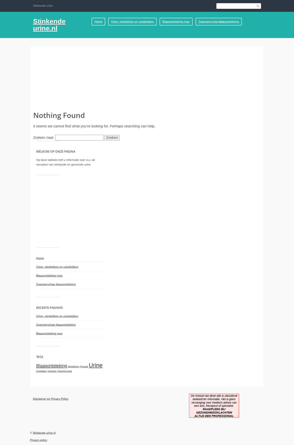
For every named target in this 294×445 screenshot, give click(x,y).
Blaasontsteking (51, 365)
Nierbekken (73, 366)
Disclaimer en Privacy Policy (50, 398)
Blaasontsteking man (176, 21)
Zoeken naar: (43, 138)
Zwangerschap (64, 371)
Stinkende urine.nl (49, 24)
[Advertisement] (147, 80)
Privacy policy (38, 440)
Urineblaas (41, 371)
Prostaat (84, 366)
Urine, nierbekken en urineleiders (132, 21)
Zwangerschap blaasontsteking (218, 21)
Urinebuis (52, 371)
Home (98, 21)
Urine (96, 365)
